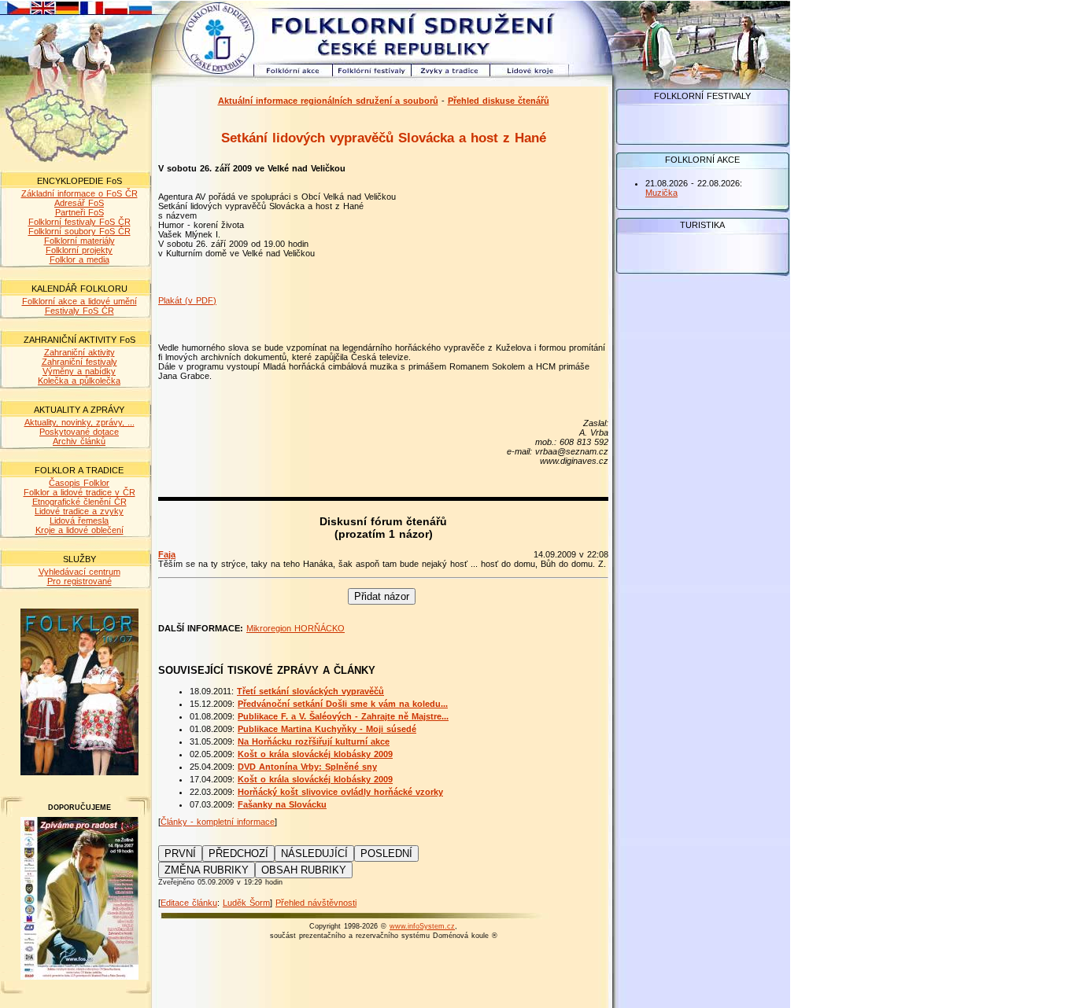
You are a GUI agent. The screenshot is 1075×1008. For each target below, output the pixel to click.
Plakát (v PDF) (187, 300)
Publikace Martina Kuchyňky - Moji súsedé (327, 729)
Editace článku (189, 902)
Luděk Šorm (246, 902)
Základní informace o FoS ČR (79, 193)
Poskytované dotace (79, 431)
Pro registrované (79, 581)
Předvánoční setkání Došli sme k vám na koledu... (343, 703)
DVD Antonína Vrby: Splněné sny (307, 766)
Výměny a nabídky (79, 371)
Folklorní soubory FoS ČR (79, 231)
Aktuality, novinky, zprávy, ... (79, 422)
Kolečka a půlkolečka (79, 380)
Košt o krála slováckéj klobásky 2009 (315, 754)
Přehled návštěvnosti (315, 902)
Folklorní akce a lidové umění (79, 301)
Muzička (661, 192)
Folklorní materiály (79, 240)
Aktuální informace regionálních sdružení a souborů (328, 100)
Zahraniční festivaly (79, 361)
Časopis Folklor (79, 482)
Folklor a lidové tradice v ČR (79, 492)
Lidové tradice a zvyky (79, 511)
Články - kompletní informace (218, 821)
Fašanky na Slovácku (282, 804)
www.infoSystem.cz (422, 926)
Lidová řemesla (79, 520)
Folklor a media (79, 259)
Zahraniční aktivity (79, 352)
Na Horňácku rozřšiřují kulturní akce (314, 741)
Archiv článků (79, 441)
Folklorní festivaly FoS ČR (79, 221)
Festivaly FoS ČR (79, 310)
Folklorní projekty (79, 250)
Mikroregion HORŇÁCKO (295, 628)
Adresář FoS (79, 203)
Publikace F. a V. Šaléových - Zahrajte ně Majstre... (343, 716)
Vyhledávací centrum (79, 571)
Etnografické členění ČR (79, 501)
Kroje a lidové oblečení (79, 530)
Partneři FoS (79, 212)
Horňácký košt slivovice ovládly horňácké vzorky (340, 791)
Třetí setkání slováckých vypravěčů (310, 691)
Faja (166, 554)
